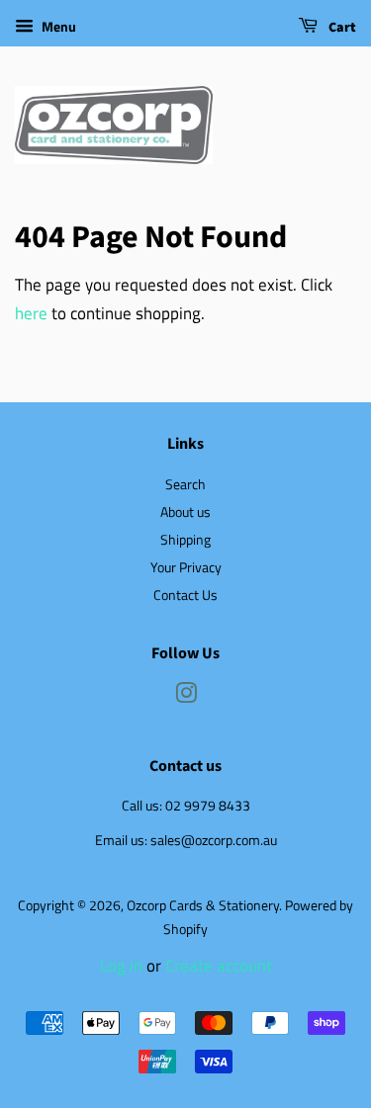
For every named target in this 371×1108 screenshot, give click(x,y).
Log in (121, 966)
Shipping (185, 540)
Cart (340, 28)
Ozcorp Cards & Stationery (203, 905)
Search (185, 484)
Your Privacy (186, 567)
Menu (57, 26)
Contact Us (185, 595)
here (31, 313)
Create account (218, 966)
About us (185, 512)
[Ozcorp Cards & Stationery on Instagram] (186, 697)
